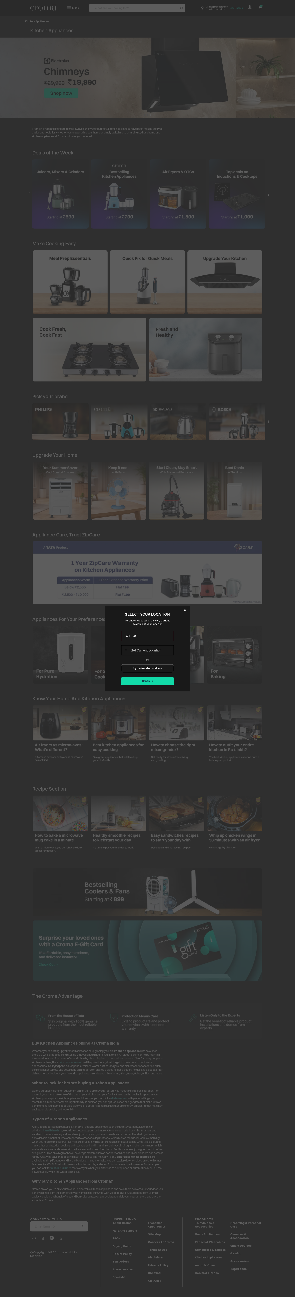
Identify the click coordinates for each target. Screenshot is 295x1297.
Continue (147, 681)
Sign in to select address (147, 668)
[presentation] (147, 636)
